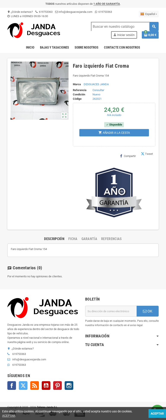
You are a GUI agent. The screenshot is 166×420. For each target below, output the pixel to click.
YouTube (46, 385)
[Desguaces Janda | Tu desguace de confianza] (34, 30)
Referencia (79, 90)
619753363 (45, 11)
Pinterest (57, 385)
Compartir (130, 156)
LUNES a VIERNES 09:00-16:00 (29, 16)
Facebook (11, 385)
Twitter (23, 385)
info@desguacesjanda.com (75, 11)
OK (149, 311)
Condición (79, 94)
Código (77, 98)
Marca (77, 84)
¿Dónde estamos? (20, 11)
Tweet (149, 153)
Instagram (69, 385)
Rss (34, 385)
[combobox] (124, 26)
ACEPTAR (8, 415)
